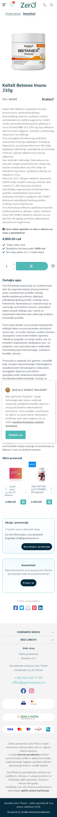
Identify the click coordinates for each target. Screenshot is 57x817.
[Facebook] (23, 692)
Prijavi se (28, 582)
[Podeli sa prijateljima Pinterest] (34, 608)
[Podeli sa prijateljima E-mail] (28, 608)
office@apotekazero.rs (28, 682)
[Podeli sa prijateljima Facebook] (15, 608)
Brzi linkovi (28, 639)
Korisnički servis (28, 632)
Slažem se (15, 435)
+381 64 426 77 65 (28, 678)
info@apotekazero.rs (27, 538)
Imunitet (29, 14)
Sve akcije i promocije (37, 546)
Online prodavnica (28, 654)
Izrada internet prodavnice (35, 812)
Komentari (28, 565)
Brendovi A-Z (28, 658)
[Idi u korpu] (11, 6)
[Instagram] (31, 692)
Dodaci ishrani (13, 13)
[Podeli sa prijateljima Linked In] (40, 608)
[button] (32, 266)
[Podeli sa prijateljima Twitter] (21, 608)
